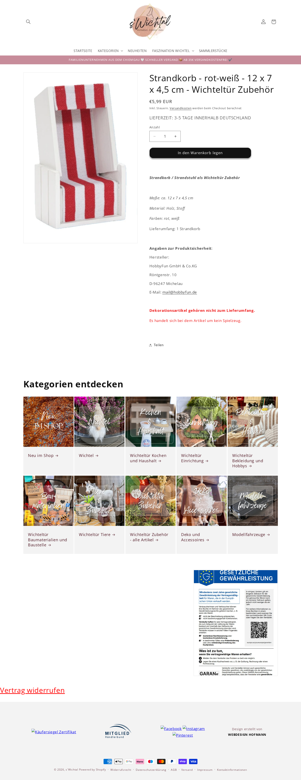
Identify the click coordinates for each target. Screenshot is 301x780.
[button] (28, 22)
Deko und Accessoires (192, 537)
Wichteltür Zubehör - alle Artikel (149, 537)
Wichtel (86, 455)
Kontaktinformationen (232, 769)
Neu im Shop (41, 455)
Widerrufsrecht (120, 769)
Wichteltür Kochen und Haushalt (148, 458)
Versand (187, 769)
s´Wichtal (72, 769)
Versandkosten (181, 108)
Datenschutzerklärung (151, 769)
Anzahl (154, 127)
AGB (174, 769)
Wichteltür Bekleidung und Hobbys (247, 460)
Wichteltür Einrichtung (192, 458)
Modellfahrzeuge (248, 534)
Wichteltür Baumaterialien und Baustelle (47, 539)
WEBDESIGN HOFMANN (247, 734)
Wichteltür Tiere (95, 534)
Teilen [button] (159, 345)
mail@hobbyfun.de (179, 292)
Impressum (205, 769)
